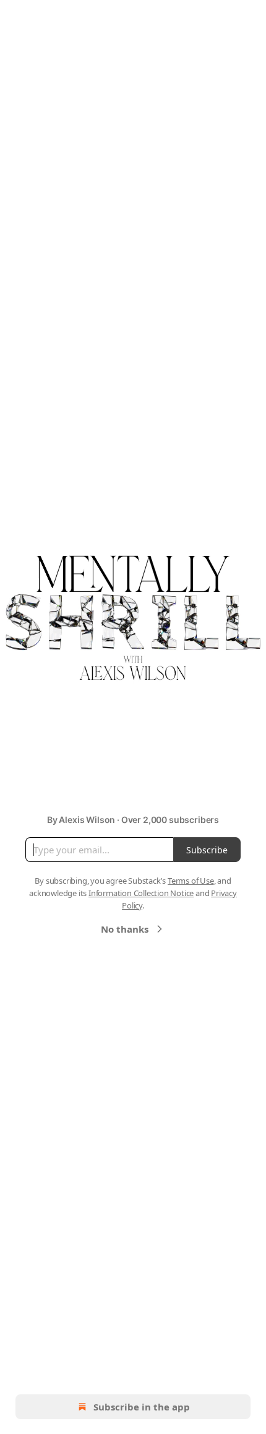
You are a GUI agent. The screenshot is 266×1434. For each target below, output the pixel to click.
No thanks (124, 929)
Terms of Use (191, 880)
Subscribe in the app (141, 1407)
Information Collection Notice (141, 893)
